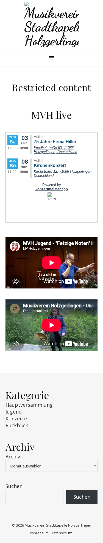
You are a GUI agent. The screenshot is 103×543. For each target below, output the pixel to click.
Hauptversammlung (29, 405)
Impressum (39, 532)
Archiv (12, 456)
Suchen (14, 486)
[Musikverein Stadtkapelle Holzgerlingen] (51, 24)
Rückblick (16, 425)
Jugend (13, 411)
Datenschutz (61, 532)
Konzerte (16, 418)
